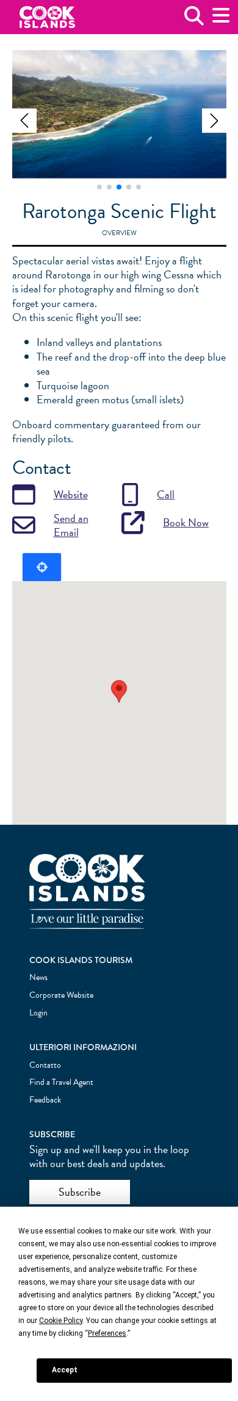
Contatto (45, 1065)
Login (38, 1012)
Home (47, 17)
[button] (24, 120)
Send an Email (71, 525)
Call (166, 494)
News (38, 977)
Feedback (45, 1099)
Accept (65, 1370)
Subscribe (80, 1192)
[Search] (194, 20)
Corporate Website (61, 995)
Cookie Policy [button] (60, 1320)
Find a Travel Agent (61, 1082)
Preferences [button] (107, 1333)
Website (71, 494)
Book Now (186, 522)
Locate (42, 567)
